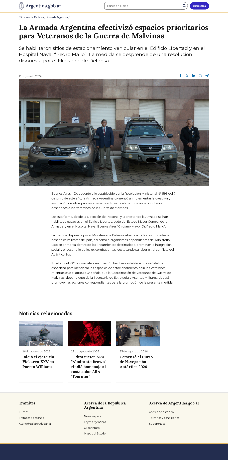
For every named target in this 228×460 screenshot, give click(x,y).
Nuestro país (92, 416)
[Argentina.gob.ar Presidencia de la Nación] (40, 6)
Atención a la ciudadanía (35, 423)
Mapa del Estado (95, 433)
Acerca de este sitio (161, 412)
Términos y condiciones (164, 417)
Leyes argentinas (95, 422)
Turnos (23, 412)
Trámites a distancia (31, 417)
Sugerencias (157, 423)
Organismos (91, 427)
